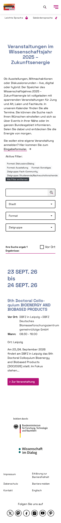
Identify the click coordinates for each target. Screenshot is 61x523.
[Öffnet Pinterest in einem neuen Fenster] (51, 513)
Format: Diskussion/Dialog (20, 163)
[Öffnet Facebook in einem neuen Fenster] (26, 513)
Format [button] (13, 215)
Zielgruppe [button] (15, 227)
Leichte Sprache (14, 17)
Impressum (9, 474)
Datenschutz (10, 483)
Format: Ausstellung (17, 167)
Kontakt (8, 490)
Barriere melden (41, 483)
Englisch (37, 490)
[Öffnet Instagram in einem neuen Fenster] (34, 513)
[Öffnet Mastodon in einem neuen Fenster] (18, 513)
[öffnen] (56, 7)
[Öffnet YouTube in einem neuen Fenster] (42, 513)
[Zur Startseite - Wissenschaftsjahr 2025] (9, 7)
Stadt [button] (12, 204)
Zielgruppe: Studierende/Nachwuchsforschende (32, 175)
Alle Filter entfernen (17, 179)
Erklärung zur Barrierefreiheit (40, 475)
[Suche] (45, 7)
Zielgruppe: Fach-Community (22, 171)
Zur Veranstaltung (25, 381)
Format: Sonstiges (41, 167)
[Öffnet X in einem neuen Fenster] (10, 513)
